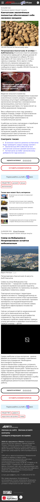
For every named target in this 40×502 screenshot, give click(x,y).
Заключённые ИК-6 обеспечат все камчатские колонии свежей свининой (19, 148)
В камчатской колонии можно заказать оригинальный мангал (21, 208)
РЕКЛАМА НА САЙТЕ (9, 430)
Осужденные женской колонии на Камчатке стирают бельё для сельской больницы (22, 220)
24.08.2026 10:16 (6, 231)
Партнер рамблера (18, 492)
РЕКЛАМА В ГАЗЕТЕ (25, 430)
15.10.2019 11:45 (5, 8)
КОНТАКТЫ (6, 433)
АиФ (14, 272)
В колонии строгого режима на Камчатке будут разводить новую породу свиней (20, 144)
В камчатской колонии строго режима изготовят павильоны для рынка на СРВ (21, 202)
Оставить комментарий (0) (20, 168)
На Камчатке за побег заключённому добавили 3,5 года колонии (19, 152)
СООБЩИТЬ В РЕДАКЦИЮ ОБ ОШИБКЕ (16, 436)
